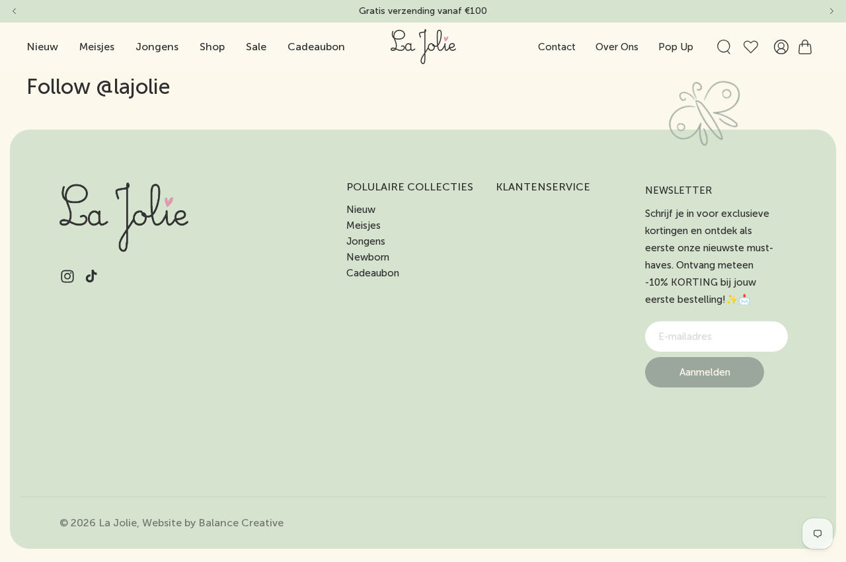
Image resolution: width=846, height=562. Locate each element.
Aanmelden (704, 372)
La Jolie (117, 522)
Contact (557, 47)
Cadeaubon (372, 273)
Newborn (367, 257)
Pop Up (675, 47)
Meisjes (363, 225)
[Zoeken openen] (723, 46)
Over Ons (617, 47)
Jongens (365, 241)
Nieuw (360, 210)
